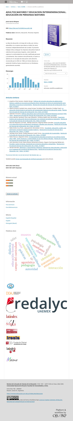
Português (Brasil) (11, 223)
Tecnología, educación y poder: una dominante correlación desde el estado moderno (37, 129)
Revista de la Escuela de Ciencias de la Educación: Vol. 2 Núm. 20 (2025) (38, 111)
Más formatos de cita (50, 73)
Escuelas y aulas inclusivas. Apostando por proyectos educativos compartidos (32, 144)
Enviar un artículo (12, 194)
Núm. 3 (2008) (21, 7)
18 (30, 155)
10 (16, 155)
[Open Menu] (6, 2)
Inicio (7, 7)
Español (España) (11, 218)
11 (18, 155)
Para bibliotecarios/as (11, 207)
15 (25, 155)
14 (23, 155)
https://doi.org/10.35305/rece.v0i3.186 (20, 28)
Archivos (13, 7)
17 (28, 155)
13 (21, 155)
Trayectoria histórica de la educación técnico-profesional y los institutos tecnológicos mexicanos (36, 118)
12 (19, 155)
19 (32, 155)
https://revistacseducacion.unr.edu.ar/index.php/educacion (25, 393)
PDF (47, 54)
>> (40, 155)
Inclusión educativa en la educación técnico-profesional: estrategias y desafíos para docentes (37, 123)
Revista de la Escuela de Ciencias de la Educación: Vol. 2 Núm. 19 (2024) (38, 134)
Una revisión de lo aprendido (51, 133)
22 (37, 155)
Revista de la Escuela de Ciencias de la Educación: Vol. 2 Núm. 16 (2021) (36, 145)
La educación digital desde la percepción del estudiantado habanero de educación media (36, 109)
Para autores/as (10, 204)
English (8, 220)
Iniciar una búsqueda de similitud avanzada (29, 159)
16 (27, 155)
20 (34, 155)
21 (35, 155)
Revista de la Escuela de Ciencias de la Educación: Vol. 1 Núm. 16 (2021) (38, 139)
